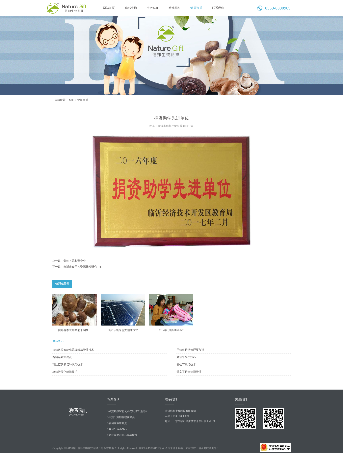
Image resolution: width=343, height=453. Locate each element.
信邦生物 (131, 8)
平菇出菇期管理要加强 (190, 349)
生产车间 (153, 8)
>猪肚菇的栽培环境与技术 (122, 435)
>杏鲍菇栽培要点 (117, 423)
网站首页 (109, 8)
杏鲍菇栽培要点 (62, 357)
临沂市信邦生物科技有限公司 (67, 8)
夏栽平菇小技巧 (186, 357)
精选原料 (174, 8)
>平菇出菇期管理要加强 (121, 417)
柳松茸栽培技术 (186, 364)
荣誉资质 (196, 8)
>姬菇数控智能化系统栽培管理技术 (127, 411)
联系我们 (218, 8)
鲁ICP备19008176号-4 (151, 448)
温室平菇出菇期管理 (188, 371)
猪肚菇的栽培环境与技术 (67, 364)
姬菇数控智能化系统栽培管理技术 (73, 349)
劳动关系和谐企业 (75, 260)
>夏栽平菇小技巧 (117, 429)
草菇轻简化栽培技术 (64, 371)
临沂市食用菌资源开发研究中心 (83, 266)
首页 (71, 100)
